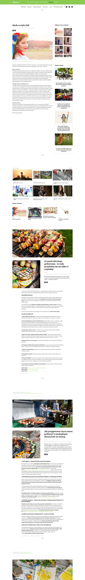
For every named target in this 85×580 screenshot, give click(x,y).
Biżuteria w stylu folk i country (64, 219)
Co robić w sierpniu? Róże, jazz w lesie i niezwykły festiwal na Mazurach (64, 150)
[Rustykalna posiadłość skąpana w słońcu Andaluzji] (50, 210)
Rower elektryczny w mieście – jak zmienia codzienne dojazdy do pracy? (64, 84)
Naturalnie (36, 2)
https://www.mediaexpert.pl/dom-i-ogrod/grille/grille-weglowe (38, 469)
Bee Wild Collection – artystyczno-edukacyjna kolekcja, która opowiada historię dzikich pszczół (63, 128)
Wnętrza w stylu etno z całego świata (34, 219)
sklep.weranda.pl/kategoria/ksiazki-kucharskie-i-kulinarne (33, 393)
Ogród (31, 2)
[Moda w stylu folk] (19, 211)
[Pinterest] (72, 7)
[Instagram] (69, 7)
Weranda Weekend (37, 6)
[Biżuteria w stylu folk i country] (66, 211)
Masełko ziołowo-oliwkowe (33, 370)
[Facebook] (66, 7)
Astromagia (45, 6)
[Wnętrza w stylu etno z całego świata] (35, 212)
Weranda (29, 6)
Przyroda (45, 2)
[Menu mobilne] (10, 2)
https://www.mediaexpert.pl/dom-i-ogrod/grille (46, 497)
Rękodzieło (50, 2)
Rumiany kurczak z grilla (32, 369)
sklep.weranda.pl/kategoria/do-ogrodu (25, 392)
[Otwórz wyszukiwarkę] (72, 2)
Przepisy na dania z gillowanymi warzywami (36, 367)
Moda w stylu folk (16, 219)
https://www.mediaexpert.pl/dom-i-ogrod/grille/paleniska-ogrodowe (38, 511)
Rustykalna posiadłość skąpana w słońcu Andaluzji (49, 217)
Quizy (41, 2)
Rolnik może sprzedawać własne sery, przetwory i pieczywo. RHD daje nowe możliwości (63, 106)
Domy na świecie (46, 214)
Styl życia (63, 124)
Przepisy (56, 2)
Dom (28, 2)
